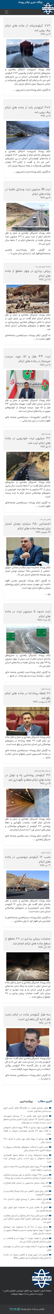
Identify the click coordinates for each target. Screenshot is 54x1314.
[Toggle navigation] (6, 12)
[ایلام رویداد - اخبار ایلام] (42, 1278)
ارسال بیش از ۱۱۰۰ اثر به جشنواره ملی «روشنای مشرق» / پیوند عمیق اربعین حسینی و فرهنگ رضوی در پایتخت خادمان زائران (27, 1230)
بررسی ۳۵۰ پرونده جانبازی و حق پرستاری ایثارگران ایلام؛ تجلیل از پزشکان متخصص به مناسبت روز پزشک (27, 1176)
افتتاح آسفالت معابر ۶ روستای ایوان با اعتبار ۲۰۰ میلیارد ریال (27, 1201)
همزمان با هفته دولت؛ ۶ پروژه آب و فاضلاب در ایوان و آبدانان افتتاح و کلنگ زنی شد (27, 1240)
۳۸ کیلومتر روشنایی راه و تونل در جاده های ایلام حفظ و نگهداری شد (27, 777)
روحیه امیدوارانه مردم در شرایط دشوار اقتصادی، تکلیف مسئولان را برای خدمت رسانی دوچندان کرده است (27, 1158)
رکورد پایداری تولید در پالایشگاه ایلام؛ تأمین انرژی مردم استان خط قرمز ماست (27, 1109)
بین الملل (28, 1290)
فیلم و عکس (9, 1290)
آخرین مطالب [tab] (45, 1101)
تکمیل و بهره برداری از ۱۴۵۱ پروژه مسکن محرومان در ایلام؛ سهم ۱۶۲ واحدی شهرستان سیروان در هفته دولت (27, 1131)
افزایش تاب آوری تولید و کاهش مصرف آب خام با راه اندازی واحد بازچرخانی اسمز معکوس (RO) (27, 1256)
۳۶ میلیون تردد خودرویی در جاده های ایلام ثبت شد (27, 441)
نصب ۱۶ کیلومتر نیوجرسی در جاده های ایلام (27, 859)
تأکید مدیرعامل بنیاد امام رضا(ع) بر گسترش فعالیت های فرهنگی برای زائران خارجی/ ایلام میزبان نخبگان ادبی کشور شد (27, 1219)
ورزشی (19, 1290)
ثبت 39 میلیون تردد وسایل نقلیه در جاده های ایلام (27, 192)
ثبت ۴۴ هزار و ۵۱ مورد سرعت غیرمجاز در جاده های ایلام (27, 359)
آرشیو (36, 1290)
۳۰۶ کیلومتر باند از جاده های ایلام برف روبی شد (27, 110)
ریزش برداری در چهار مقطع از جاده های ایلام (27, 273)
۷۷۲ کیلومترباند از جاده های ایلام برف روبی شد (27, 28)
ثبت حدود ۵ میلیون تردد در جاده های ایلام (27, 614)
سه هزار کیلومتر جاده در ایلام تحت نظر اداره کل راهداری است (27, 1017)
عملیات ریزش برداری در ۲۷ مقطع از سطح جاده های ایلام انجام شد (27, 941)
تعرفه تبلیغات (17, 1294)
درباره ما (39, 1294)
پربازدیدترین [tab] (26, 1101)
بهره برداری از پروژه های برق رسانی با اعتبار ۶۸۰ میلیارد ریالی (27, 1140)
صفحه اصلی (46, 1290)
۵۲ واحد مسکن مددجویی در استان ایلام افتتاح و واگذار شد (27, 1184)
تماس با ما (29, 1294)
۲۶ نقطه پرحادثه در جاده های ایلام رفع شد (27, 696)
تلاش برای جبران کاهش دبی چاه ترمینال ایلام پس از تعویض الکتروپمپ (27, 1193)
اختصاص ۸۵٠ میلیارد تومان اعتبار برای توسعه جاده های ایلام (27, 526)
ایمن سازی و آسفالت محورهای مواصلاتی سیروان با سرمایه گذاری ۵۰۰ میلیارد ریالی (27, 1148)
